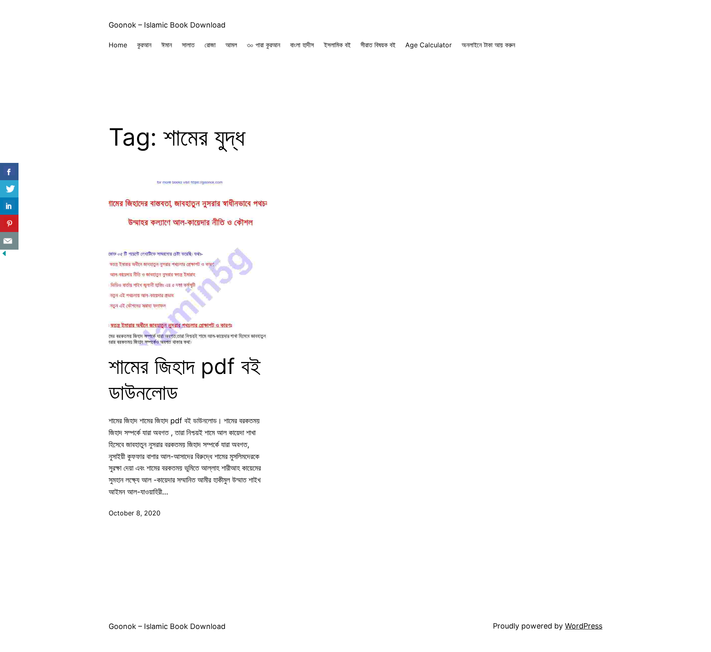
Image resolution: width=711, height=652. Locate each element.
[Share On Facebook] (9, 172)
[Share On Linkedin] (9, 206)
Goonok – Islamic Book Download (167, 25)
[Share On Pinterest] (9, 223)
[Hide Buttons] (4, 255)
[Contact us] (9, 241)
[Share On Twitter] (9, 189)
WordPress (583, 626)
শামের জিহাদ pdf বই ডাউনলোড (184, 379)
